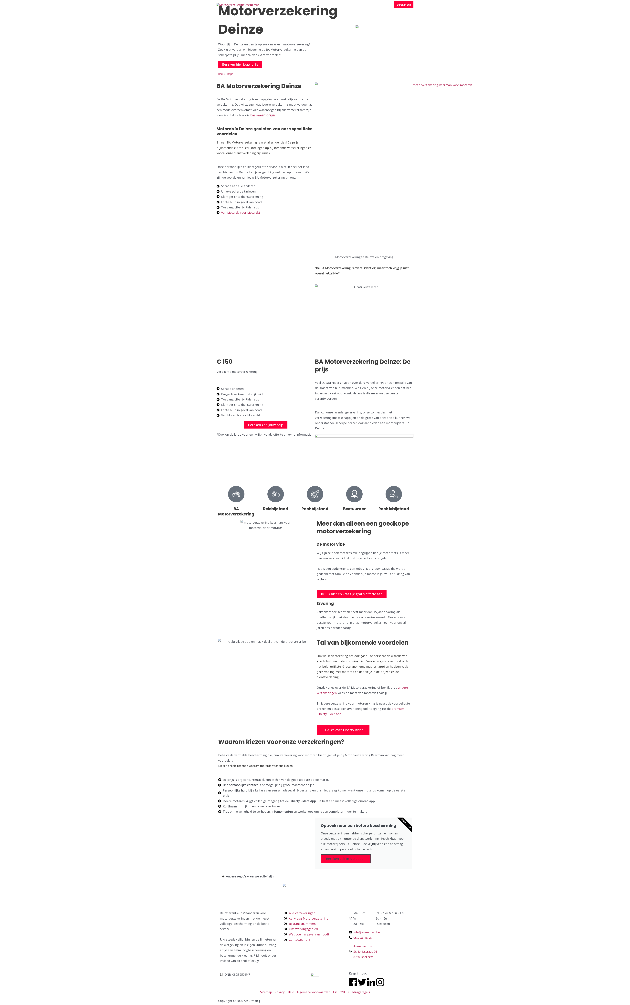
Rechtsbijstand (393, 509)
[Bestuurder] (354, 494)
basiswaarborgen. (263, 115)
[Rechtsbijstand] (394, 494)
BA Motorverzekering (236, 511)
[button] (315, 876)
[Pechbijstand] (315, 494)
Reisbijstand (275, 509)
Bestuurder (354, 509)
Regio (230, 73)
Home (221, 73)
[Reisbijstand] (275, 494)
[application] (306, 4)
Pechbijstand (315, 509)
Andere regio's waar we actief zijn (249, 876)
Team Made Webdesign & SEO (283, 1001)
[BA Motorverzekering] (236, 494)
